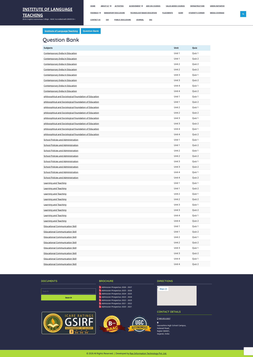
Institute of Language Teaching (61, 31)
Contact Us (95, 20)
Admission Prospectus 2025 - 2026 (117, 290)
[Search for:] (68, 291)
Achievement (135, 6)
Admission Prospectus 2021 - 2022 (117, 303)
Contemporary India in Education (60, 53)
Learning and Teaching (55, 183)
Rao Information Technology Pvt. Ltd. (148, 353)
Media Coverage (217, 13)
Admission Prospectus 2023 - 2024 (117, 297)
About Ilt (105, 6)
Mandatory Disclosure (114, 13)
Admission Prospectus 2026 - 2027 (117, 287)
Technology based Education (143, 13)
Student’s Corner (197, 13)
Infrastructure (197, 6)
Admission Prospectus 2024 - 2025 (117, 293)
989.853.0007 (164, 318)
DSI (150, 20)
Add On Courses (153, 6)
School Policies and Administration (61, 139)
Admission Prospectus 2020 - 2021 (117, 306)
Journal (140, 20)
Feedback (94, 13)
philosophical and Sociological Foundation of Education (71, 96)
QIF (107, 20)
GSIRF (180, 13)
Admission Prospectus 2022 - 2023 (117, 300)
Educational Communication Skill (60, 226)
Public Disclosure (122, 20)
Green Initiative (217, 6)
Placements (167, 13)
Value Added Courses (175, 6)
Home (92, 6)
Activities (119, 6)
